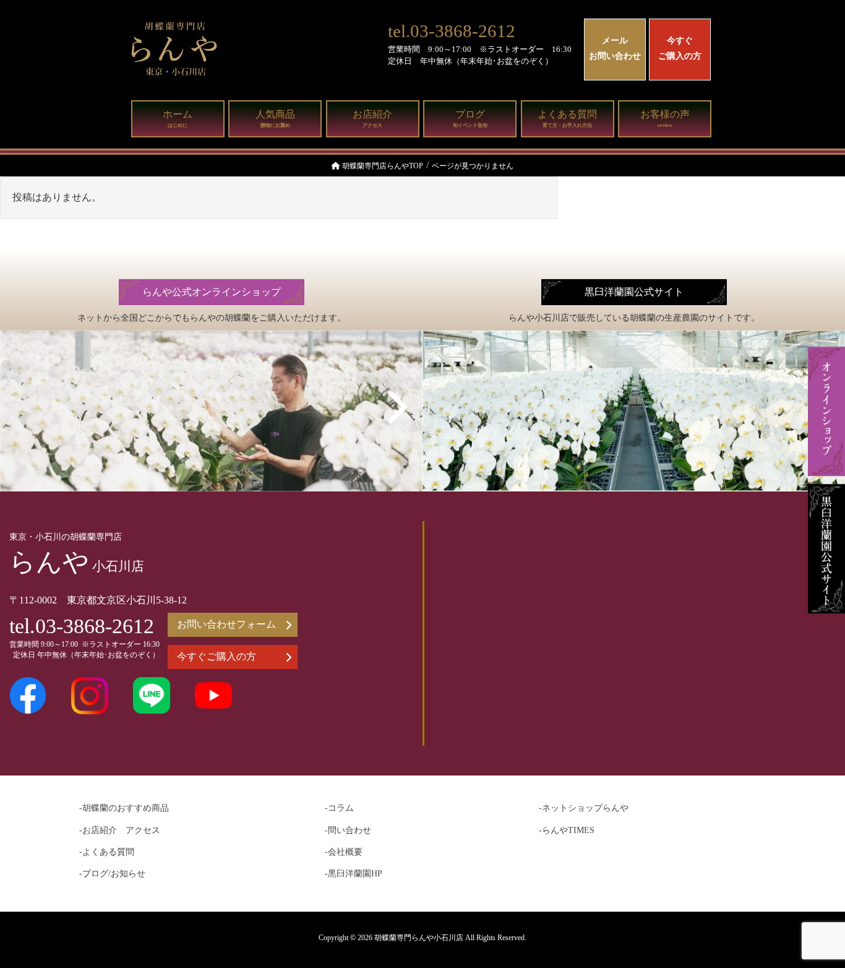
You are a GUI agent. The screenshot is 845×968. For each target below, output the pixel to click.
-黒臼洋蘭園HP (353, 873)
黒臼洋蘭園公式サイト (634, 292)
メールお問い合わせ (615, 48)
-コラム (339, 808)
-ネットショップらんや (583, 808)
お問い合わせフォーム (226, 624)
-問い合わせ (348, 830)
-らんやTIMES (566, 830)
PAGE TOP (813, 928)
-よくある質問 (106, 852)
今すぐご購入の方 (679, 48)
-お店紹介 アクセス (119, 830)
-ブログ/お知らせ (112, 873)
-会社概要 (343, 852)
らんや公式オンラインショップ (211, 292)
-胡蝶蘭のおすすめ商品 (124, 808)
